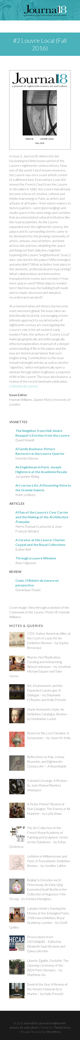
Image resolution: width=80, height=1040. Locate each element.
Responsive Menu (68, 26)
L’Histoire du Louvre (23, 386)
